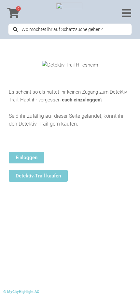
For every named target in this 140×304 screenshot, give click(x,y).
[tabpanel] (70, 135)
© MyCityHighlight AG (21, 292)
